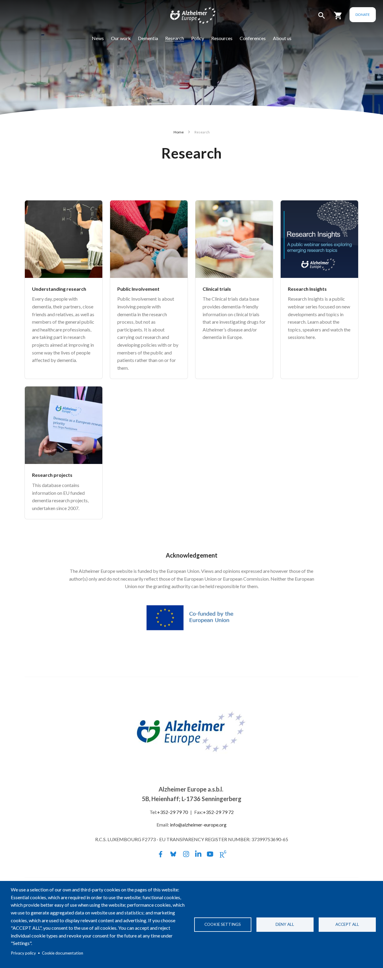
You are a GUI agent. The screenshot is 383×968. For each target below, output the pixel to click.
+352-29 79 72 (218, 812)
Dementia (148, 38)
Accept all (347, 924)
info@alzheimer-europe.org (198, 824)
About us (282, 38)
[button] (321, 18)
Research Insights (307, 289)
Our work (121, 38)
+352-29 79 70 (172, 812)
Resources (221, 38)
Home (179, 132)
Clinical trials (217, 289)
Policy (197, 38)
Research (174, 38)
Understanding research (59, 289)
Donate (362, 14)
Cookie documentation (62, 953)
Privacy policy (23, 953)
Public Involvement (138, 289)
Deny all (285, 924)
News (98, 38)
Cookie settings (222, 924)
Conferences (253, 38)
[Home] (189, 17)
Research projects (52, 475)
